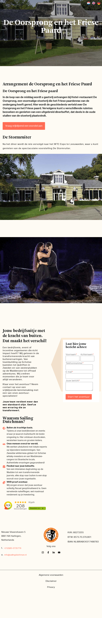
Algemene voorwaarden (51, 575)
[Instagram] (42, 552)
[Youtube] (59, 552)
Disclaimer (51, 581)
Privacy (51, 587)
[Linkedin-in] (53, 552)
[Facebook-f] (48, 552)
